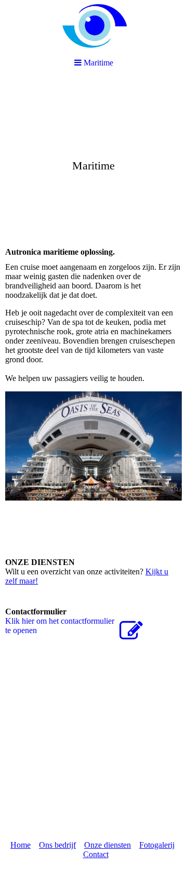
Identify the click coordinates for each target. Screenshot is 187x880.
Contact (96, 854)
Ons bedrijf (57, 844)
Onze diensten (107, 844)
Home (20, 844)
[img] (93, 159)
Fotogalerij (157, 844)
